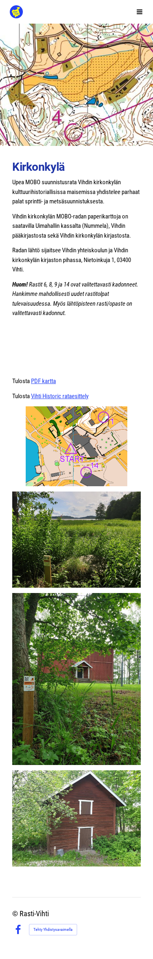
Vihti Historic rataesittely (60, 396)
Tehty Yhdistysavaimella (53, 929)
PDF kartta (43, 381)
